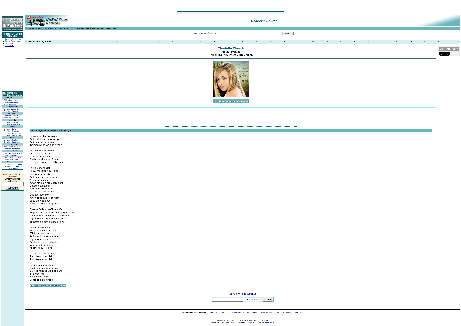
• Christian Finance (10, 122)
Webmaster (269, 322)
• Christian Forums (10, 111)
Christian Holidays (237, 312)
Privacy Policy (251, 312)
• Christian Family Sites (12, 116)
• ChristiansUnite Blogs (12, 109)
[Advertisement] (219, 13)
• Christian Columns (11, 131)
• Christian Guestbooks (12, 164)
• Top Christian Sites (11, 118)
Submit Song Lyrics (13, 41)
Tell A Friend (10, 43)
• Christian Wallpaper (11, 149)
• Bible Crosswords (10, 160)
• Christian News (9, 129)
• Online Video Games (12, 158)
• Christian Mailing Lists (12, 135)
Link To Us (9, 45)
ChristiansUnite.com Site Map (272, 312)
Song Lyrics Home (13, 39)
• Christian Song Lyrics (12, 133)
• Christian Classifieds (11, 142)
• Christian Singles (10, 140)
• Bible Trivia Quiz (10, 155)
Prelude (80, 28)
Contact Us (223, 312)
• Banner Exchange (11, 166)
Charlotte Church (67, 28)
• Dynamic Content (10, 168)
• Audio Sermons (9, 104)
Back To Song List (243, 294)
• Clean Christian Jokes (12, 153)
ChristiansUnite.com (244, 320)
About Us (213, 312)
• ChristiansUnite (12, 124)
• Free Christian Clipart (12, 147)
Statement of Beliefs (294, 312)
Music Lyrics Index (46, 28)
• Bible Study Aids (10, 100)
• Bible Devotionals (10, 102)
